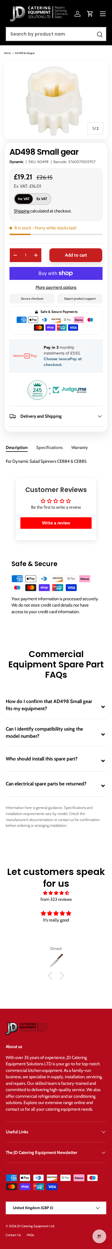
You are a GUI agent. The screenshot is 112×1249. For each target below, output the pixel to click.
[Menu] (102, 13)
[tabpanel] (56, 461)
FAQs (30, 1235)
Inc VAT (24, 198)
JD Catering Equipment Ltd (35, 1226)
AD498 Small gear (25, 53)
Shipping (21, 211)
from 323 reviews (56, 899)
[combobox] (56, 34)
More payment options (56, 287)
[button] (90, 13)
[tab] (17, 447)
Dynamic (16, 161)
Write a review (56, 523)
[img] (56, 893)
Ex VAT (41, 198)
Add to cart (76, 255)
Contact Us (13, 1235)
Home (7, 53)
